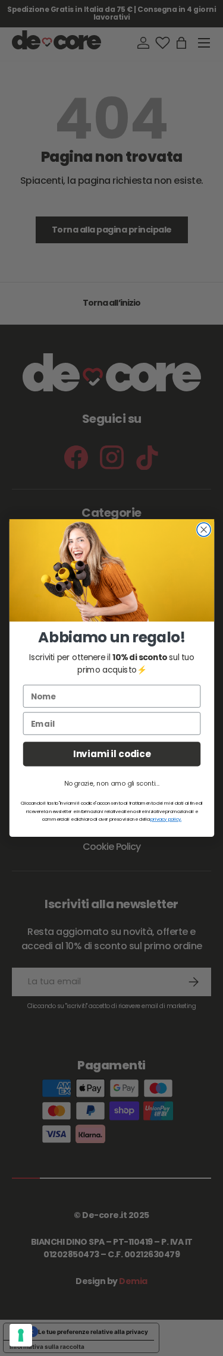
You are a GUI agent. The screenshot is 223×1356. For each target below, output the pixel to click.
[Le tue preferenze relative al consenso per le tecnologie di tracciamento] (21, 1335)
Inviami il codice (111, 754)
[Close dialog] (204, 529)
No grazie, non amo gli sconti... (111, 783)
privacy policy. (165, 819)
